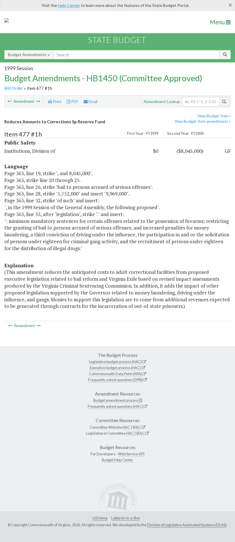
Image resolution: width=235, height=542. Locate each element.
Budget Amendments (28, 54)
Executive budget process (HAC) (115, 367)
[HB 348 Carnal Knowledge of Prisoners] (38, 101)
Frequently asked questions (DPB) (115, 379)
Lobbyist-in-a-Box (125, 518)
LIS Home (100, 518)
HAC (126, 427)
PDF (74, 101)
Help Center (69, 5)
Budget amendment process (115, 400)
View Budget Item (213, 116)
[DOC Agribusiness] (9, 101)
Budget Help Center (117, 460)
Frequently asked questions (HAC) (115, 406)
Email (92, 101)
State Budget (117, 40)
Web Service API (131, 454)
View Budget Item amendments (202, 121)
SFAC (136, 427)
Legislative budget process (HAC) (115, 361)
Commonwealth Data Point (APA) (115, 373)
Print (56, 101)
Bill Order (13, 88)
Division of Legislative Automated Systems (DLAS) (186, 525)
